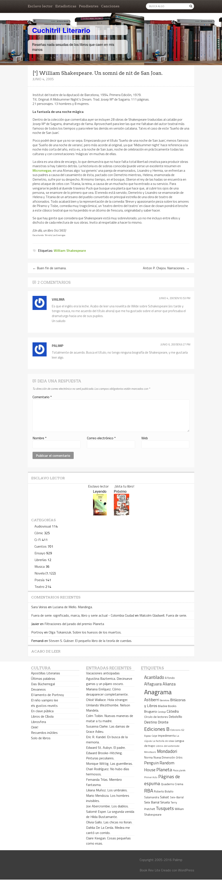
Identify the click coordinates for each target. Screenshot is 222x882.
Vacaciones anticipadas (103, 673)
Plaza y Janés (179, 770)
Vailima (58, 299)
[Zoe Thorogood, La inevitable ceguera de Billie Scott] (121, 514)
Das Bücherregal (43, 683)
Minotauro (150, 752)
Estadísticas (65, 6)
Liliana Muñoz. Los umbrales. (106, 790)
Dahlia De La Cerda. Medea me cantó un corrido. (108, 830)
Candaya (162, 712)
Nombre (40, 438)
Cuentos (40, 546)
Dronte (163, 722)
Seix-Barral (177, 797)
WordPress (186, 870)
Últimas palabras (43, 678)
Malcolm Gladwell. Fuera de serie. (163, 615)
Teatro (39, 586)
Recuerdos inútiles (44, 732)
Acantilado (154, 677)
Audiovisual (42, 526)
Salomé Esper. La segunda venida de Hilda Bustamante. (110, 814)
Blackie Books (167, 706)
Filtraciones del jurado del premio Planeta (74, 623)
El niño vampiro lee (44, 700)
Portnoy (37, 632)
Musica (39, 566)
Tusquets (165, 808)
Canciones (110, 6)
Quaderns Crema (172, 784)
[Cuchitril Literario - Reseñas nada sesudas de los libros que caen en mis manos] (175, 27)
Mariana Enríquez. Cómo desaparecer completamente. (107, 691)
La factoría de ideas (163, 741)
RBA (148, 790)
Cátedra (173, 711)
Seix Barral (151, 802)
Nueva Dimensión (164, 757)
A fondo (170, 678)
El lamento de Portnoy (47, 694)
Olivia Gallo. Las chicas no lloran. (109, 822)
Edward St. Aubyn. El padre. (106, 747)
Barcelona (164, 700)
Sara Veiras (39, 606)
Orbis (179, 757)
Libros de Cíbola (42, 716)
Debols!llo (175, 716)
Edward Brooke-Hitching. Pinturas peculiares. (104, 755)
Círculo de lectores (156, 717)
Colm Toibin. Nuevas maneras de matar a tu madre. (109, 718)
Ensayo (39, 553)
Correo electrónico (101, 438)
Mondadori (167, 751)
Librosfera (38, 721)
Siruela (165, 802)
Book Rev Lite (150, 870)
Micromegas (42, 170)
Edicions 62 (177, 730)
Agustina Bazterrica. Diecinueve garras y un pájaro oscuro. (109, 681)
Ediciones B (157, 729)
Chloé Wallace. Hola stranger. (107, 699)
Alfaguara (153, 684)
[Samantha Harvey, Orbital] (100, 514)
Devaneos (38, 689)
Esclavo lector (40, 6)
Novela (39, 573)
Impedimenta (167, 735)
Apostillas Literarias (45, 673)
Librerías (40, 559)
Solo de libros (41, 738)
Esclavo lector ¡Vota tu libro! (111, 486)
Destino (150, 722)
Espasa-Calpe (150, 736)
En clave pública (42, 711)
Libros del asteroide (168, 746)
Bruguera (150, 711)
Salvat (164, 797)
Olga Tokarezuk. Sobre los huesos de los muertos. (85, 632)
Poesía (39, 579)
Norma (148, 757)
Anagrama (158, 692)
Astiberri (151, 700)
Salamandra (151, 797)
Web (144, 438)
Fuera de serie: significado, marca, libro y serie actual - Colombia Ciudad (82, 615)
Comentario (42, 396)
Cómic (38, 533)
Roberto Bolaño (163, 791)
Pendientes (88, 6)
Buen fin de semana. (49, 268)
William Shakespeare (70, 250)
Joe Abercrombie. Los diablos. (107, 806)
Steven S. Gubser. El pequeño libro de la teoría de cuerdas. (90, 640)
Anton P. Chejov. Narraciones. (166, 268)
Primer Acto (150, 777)
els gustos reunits (44, 705)
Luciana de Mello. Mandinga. (72, 606)
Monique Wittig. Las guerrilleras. (109, 763)
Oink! (34, 727)
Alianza (169, 684)
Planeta (164, 769)
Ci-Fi (37, 539)
